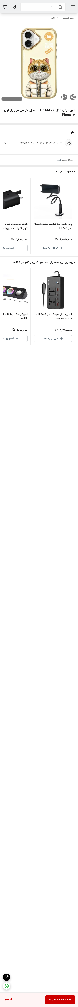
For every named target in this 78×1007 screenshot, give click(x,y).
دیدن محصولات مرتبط (60, 999)
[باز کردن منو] (72, 7)
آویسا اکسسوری (67, 18)
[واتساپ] (6, 986)
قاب (53, 18)
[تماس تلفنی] (6, 977)
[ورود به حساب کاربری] (15, 7)
